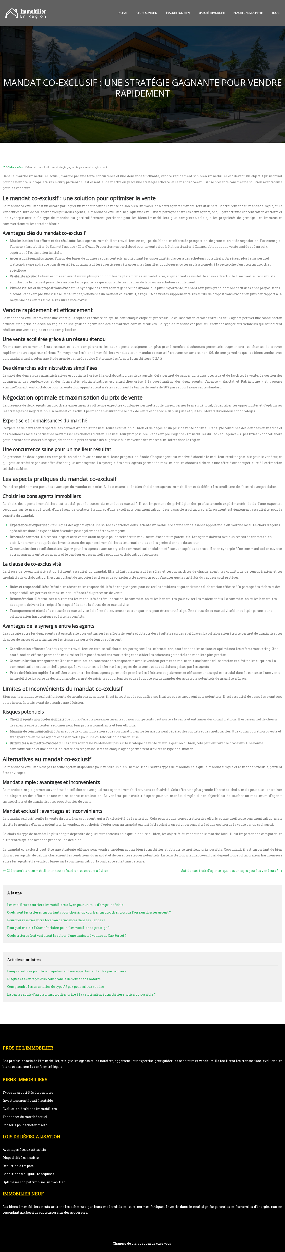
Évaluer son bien (178, 13)
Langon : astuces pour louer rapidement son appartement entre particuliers (66, 971)
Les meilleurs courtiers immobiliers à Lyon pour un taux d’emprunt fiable (65, 905)
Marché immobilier (212, 13)
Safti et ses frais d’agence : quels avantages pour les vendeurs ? (229, 870)
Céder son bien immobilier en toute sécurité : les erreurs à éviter (57, 870)
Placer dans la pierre (248, 13)
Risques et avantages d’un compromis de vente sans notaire (54, 979)
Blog (275, 13)
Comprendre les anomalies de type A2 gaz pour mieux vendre (55, 986)
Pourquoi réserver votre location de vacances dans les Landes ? (56, 920)
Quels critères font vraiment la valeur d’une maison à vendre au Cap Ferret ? (66, 935)
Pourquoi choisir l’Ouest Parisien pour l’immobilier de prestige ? (58, 928)
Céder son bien (146, 13)
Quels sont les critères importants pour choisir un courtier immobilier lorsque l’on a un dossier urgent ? (89, 912)
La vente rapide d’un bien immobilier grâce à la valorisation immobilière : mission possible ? (81, 994)
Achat (123, 13)
